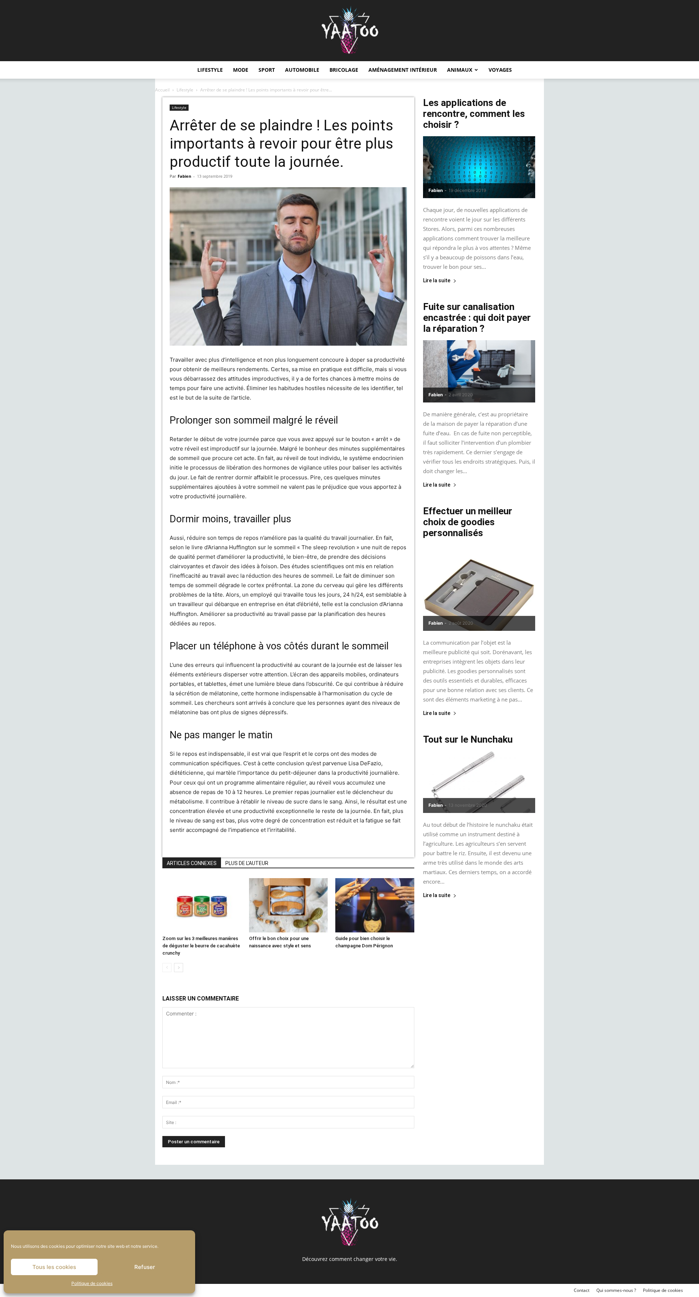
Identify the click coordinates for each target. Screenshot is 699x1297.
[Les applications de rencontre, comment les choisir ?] (479, 167)
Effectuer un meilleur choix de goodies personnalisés (467, 522)
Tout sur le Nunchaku (468, 739)
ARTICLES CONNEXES (192, 863)
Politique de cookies (91, 1283)
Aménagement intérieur (402, 69)
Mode (240, 69)
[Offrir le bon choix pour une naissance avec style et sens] (288, 905)
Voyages (500, 69)
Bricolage (343, 69)
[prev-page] (166, 967)
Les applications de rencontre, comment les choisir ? (474, 113)
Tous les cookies (54, 1266)
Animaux (459, 69)
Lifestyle (210, 69)
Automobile (302, 69)
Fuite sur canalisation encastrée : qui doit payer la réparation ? (477, 317)
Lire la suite (436, 280)
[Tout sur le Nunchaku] (479, 782)
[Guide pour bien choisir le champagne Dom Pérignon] (374, 905)
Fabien (184, 176)
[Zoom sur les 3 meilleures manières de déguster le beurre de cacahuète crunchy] (201, 905)
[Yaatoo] (349, 30)
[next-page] (178, 967)
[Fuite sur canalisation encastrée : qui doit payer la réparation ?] (479, 371)
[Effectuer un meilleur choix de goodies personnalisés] (479, 588)
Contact (581, 1290)
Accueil (162, 90)
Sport (266, 69)
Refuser (144, 1266)
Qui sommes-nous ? (616, 1290)
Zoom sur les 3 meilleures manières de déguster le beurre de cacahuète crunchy (201, 946)
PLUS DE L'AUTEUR (246, 863)
